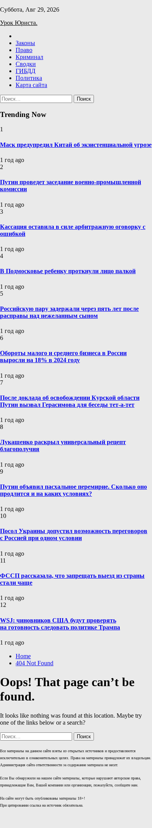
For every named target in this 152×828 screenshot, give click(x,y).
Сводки (26, 64)
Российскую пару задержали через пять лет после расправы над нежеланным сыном (69, 312)
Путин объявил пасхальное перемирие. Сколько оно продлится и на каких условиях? (73, 490)
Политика (29, 78)
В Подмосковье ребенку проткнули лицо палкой (68, 271)
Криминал (29, 57)
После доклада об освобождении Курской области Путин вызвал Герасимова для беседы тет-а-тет (70, 401)
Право (24, 50)
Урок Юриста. (18, 22)
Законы (25, 43)
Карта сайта (31, 85)
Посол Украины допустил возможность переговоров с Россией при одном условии (73, 534)
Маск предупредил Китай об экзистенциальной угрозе (76, 144)
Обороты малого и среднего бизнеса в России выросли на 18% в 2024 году (63, 356)
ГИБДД (25, 71)
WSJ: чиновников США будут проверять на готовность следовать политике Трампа (60, 624)
